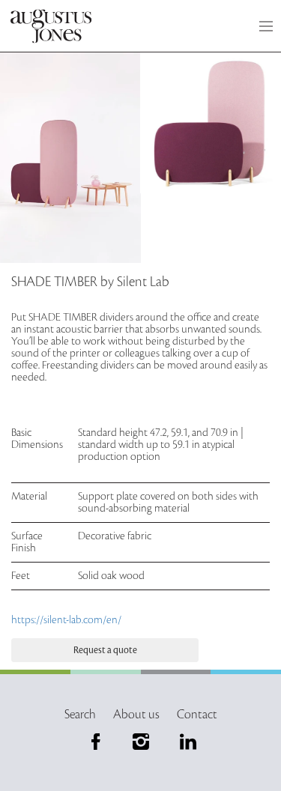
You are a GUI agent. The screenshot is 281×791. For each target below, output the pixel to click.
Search (80, 714)
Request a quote (105, 650)
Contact (197, 714)
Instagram (140, 741)
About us (136, 714)
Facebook (95, 741)
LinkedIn (185, 741)
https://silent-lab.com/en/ (66, 620)
